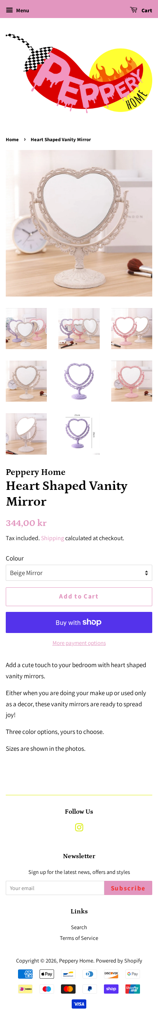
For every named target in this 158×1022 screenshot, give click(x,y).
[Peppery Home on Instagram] (79, 828)
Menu (22, 10)
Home (12, 139)
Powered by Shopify (119, 960)
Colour (15, 558)
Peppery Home (76, 960)
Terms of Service (79, 937)
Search (79, 927)
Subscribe (128, 888)
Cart (146, 11)
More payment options (79, 642)
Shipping (52, 538)
